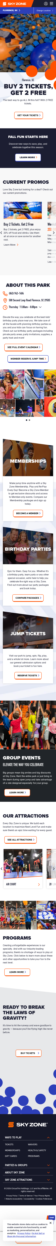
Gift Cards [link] (11, 1156)
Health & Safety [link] (37, 1150)
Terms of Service (25, 1195)
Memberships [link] (12, 1150)
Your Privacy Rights (42, 1195)
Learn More (10, 244)
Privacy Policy (11, 1195)
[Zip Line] (23, 868)
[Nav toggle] (51, 3)
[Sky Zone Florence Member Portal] (46, 3)
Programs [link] (33, 1156)
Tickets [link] (9, 1144)
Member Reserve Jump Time (27, 358)
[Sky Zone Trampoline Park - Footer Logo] (28, 1124)
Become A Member (27, 513)
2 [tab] (29, 420)
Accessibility (29, 1199)
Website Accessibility (14, 1199)
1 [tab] (26, 420)
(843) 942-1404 (16, 293)
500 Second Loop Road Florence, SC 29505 (29, 300)
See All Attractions (19, 839)
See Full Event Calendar (22, 347)
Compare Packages (27, 598)
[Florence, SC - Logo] (20, 3)
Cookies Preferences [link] (44, 1199)
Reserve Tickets (27, 675)
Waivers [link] (32, 1144)
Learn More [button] (27, 157)
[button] (11, 10)
